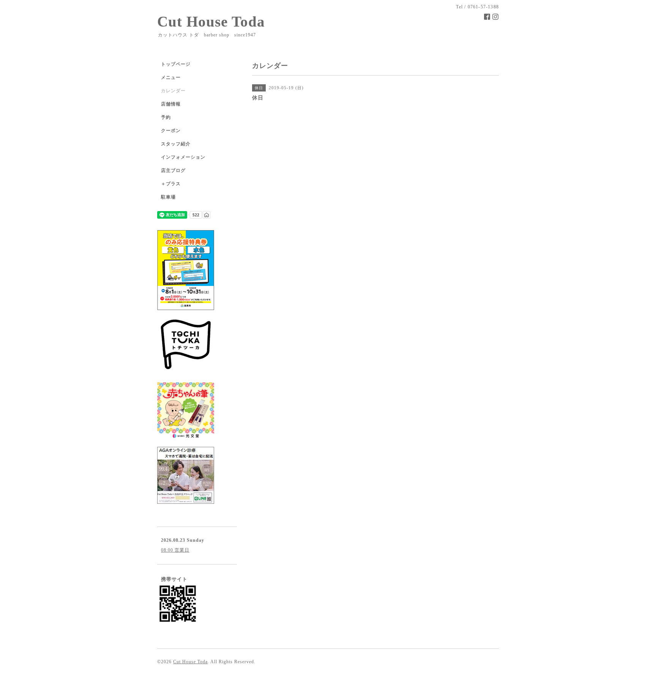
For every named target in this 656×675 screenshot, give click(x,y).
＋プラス (171, 183)
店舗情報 (171, 104)
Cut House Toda (211, 21)
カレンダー (173, 90)
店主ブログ (173, 170)
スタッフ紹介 (176, 144)
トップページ (176, 64)
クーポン (171, 130)
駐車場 (168, 197)
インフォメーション (183, 157)
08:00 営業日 (175, 550)
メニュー (171, 77)
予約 (166, 117)
